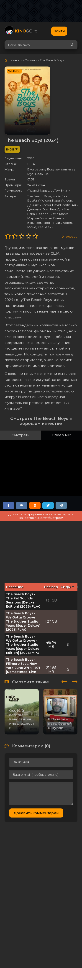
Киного (16, 60)
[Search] (71, 44)
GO (26, 31)
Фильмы (30, 60)
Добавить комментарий (36, 813)
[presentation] (64, 681)
